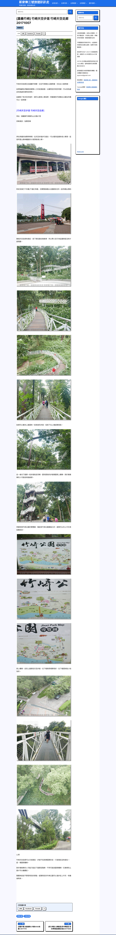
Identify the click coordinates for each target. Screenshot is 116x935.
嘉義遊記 (20, 28)
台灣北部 (55, 3)
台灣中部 (64, 3)
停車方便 (20, 916)
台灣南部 (73, 3)
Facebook (30, 33)
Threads (38, 33)
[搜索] (70, 12)
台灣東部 (82, 3)
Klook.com (80, 151)
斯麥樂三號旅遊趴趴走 (34, 2)
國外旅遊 (92, 3)
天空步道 (27, 916)
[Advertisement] (44, 891)
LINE (23, 33)
